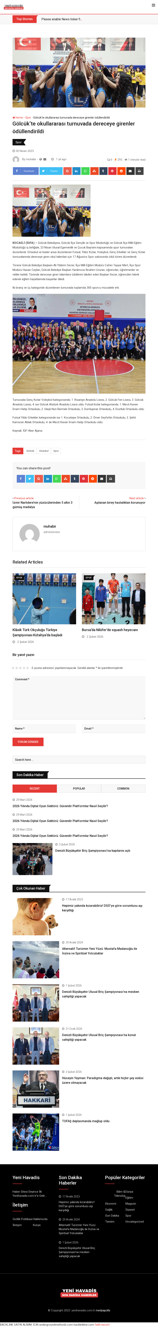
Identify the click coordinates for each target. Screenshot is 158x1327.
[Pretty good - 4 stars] (24, 668)
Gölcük (30, 450)
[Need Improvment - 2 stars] (16, 668)
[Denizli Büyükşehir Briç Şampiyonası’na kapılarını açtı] (32, 859)
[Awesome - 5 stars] (27, 668)
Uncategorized (134, 1221)
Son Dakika (112, 1215)
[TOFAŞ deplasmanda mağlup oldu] (36, 1132)
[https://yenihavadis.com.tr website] (40, 159)
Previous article (24, 498)
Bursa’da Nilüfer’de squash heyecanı (110, 630)
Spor (28, 117)
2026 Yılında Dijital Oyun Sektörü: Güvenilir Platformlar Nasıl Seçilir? (60, 806)
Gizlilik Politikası (22, 1219)
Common (123, 788)
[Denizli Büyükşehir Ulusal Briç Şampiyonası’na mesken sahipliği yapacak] (36, 1002)
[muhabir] (45, 159)
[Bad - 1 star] (13, 668)
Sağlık (109, 1209)
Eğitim (129, 1197)
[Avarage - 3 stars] (20, 668)
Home (19, 117)
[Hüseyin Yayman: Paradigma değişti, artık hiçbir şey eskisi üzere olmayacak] (36, 1089)
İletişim (17, 1225)
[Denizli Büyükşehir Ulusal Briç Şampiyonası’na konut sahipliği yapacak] (36, 1046)
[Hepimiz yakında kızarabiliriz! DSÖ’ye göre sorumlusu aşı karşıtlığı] (36, 916)
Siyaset (130, 1209)
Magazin (130, 1203)
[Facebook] (21, 479)
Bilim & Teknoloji (119, 1193)
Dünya (129, 1191)
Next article (136, 498)
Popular (79, 788)
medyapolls (103, 1310)
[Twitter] (30, 479)
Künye (37, 1225)
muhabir (50, 526)
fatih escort (102, 1324)
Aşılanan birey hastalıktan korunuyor (119, 502)
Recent (35, 788)
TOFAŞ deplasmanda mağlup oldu (85, 1121)
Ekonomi (110, 1203)
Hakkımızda (40, 1219)
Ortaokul (44, 450)
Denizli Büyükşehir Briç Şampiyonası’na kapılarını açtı (92, 850)
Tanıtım (109, 1221)
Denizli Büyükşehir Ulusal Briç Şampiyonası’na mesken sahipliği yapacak (77, 1252)
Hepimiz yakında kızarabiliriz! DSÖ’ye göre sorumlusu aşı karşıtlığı (77, 1206)
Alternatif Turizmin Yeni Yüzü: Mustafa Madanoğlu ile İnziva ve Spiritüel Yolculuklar (79, 1229)
